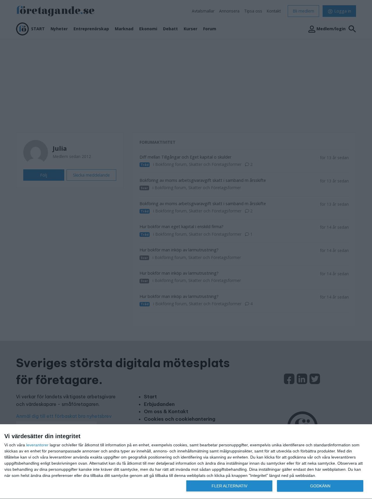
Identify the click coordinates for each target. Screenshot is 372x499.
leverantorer (37, 445)
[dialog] (186, 462)
